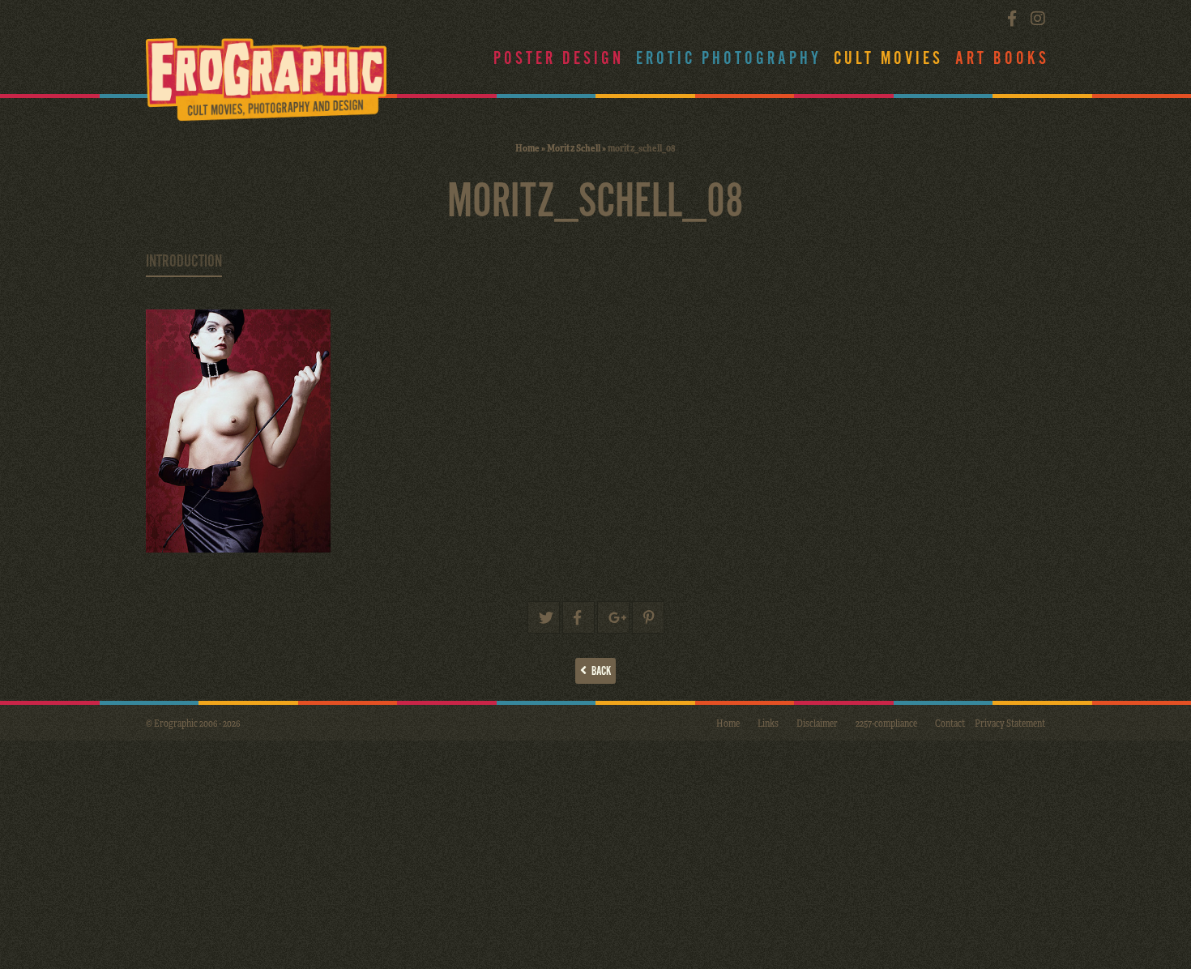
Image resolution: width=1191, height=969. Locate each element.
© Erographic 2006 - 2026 (193, 722)
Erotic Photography (729, 58)
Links (768, 722)
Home (527, 147)
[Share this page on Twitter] (543, 617)
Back (599, 671)
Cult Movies (888, 58)
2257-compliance (886, 722)
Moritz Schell (573, 147)
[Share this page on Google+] (613, 617)
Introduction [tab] (184, 261)
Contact (950, 722)
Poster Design (558, 58)
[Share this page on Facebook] (578, 617)
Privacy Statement (1010, 722)
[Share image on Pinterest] (648, 617)
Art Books (1002, 58)
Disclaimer (817, 722)
